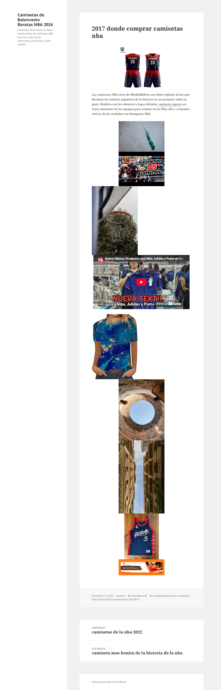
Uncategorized (138, 595)
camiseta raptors (170, 104)
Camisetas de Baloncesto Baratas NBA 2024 (35, 19)
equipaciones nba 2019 (126, 599)
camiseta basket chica (164, 595)
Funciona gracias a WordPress (109, 682)
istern (122, 595)
